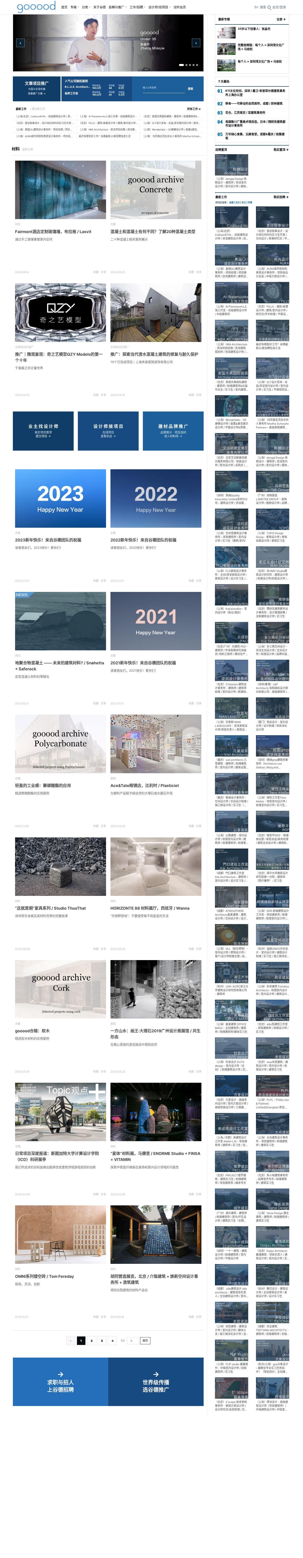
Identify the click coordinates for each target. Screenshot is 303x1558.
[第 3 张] (190, 65)
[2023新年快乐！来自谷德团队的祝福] (60, 498)
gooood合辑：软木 (32, 1031)
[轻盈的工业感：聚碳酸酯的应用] (60, 744)
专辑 (73, 7)
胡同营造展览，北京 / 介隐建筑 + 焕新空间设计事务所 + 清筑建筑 (154, 1279)
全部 (231, 202)
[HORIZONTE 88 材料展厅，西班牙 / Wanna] (155, 866)
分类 (85, 7)
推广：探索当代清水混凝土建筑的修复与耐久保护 (154, 354)
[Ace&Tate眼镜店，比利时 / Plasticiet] (155, 744)
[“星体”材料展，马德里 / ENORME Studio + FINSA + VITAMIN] (155, 1112)
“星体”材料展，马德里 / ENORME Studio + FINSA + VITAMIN (155, 1156)
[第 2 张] (186, 65)
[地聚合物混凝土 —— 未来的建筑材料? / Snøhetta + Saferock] (60, 621)
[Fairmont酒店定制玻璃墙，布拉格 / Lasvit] (60, 190)
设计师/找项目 (158, 7)
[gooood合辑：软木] (60, 989)
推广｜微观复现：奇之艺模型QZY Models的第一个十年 (59, 357)
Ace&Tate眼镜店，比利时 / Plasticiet (144, 785)
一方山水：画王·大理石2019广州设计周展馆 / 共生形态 (155, 1034)
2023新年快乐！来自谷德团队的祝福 (48, 540)
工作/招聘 (136, 7)
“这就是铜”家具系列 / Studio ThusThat (50, 908)
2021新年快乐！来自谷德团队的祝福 (143, 663)
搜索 (190, 88)
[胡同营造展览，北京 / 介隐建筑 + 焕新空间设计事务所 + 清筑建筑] (155, 1234)
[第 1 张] (181, 65)
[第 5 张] (197, 65)
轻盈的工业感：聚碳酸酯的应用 (43, 785)
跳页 (145, 1340)
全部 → (281, 19)
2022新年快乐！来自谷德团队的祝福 (143, 540)
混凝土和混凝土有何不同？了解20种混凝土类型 (152, 231)
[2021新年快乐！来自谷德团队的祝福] (155, 621)
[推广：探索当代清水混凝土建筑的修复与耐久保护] (155, 312)
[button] (279, 7)
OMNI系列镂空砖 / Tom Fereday (44, 1276)
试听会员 (179, 7)
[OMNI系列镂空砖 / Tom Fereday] (60, 1234)
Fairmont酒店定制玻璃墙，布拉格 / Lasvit (53, 231)
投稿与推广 (116, 7)
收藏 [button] (95, 272)
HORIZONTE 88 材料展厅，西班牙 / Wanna (149, 908)
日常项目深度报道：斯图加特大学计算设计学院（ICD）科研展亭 (57, 1156)
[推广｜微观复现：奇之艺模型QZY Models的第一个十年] (60, 312)
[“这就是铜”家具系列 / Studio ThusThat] (60, 866)
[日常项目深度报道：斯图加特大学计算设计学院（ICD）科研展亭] (60, 1112)
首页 (64, 7)
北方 (237, 202)
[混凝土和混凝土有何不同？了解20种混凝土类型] (155, 190)
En (256, 7)
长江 (244, 202)
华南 (250, 202)
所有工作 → (194, 109)
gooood (36, 7)
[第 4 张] (194, 65)
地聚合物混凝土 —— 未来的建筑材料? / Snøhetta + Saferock (59, 666)
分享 (103, 272)
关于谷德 (99, 7)
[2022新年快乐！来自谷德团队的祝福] (155, 498)
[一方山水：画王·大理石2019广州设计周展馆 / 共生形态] (155, 989)
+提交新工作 (37, 109)
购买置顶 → (281, 149)
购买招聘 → (281, 197)
